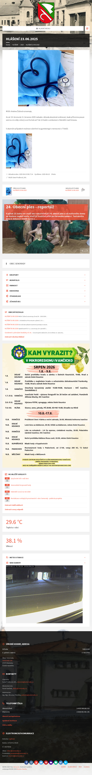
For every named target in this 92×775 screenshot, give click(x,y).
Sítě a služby (7, 725)
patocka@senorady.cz (29, 695)
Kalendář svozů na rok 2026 (20, 492)
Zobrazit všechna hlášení (14, 337)
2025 (22, 45)
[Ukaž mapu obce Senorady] (87, 28)
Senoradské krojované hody (21, 485)
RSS (80, 767)
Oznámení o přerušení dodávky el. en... (18, 333)
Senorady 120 (7, 660)
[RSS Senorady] (66, 763)
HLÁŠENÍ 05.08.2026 (11, 328)
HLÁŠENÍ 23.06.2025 (32, 45)
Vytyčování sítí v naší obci (20, 478)
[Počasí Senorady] (51, 763)
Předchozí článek (19, 188)
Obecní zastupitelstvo (11, 716)
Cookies (87, 767)
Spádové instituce (9, 721)
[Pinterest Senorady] (46, 763)
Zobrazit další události (14, 505)
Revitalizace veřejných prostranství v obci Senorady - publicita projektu (36, 498)
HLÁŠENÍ (15, 45)
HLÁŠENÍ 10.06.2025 (72, 190)
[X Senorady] (41, 763)
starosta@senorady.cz (25, 682)
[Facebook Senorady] (26, 763)
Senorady (16, 767)
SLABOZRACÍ (72, 767)
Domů (8, 45)
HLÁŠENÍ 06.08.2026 (11, 324)
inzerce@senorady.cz (16, 756)
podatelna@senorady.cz (19, 753)
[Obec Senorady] (46, 13)
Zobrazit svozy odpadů (14, 509)
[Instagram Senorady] (31, 763)
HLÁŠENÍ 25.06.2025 (20, 190)
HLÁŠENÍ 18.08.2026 (11, 320)
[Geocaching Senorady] (56, 763)
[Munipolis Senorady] (61, 763)
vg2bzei (12, 739)
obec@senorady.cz (20, 688)
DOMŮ (63, 767)
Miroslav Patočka (22, 769)
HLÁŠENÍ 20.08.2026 (11, 316)
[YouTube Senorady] (36, 763)
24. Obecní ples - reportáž (30, 207)
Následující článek (72, 188)
